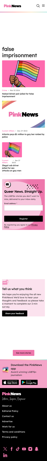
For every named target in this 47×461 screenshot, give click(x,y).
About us (7, 405)
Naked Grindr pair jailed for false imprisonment (18, 95)
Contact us (8, 416)
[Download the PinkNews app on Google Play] (29, 382)
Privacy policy (9, 437)
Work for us (8, 426)
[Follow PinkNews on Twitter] (5, 449)
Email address (14, 203)
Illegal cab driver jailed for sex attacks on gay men (11, 168)
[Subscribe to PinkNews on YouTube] (24, 449)
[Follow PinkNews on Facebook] (12, 449)
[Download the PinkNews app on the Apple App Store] (10, 382)
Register (23, 218)
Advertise (7, 421)
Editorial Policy (10, 411)
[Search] (38, 5)
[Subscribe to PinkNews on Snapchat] (37, 449)
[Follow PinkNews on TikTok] (18, 449)
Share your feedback (14, 313)
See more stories (23, 353)
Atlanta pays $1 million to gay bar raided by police (23, 135)
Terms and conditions (13, 431)
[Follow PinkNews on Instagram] (30, 449)
